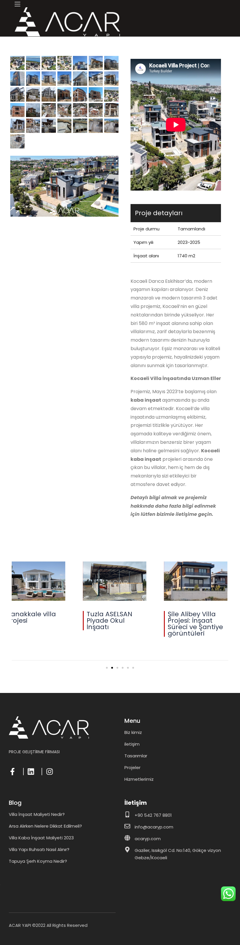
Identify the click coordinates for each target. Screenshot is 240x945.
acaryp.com (148, 839)
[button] (107, 668)
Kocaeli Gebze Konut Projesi (159, 617)
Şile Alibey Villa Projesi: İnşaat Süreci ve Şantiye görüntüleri (82, 624)
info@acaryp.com (154, 827)
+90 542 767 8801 (153, 815)
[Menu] (17, 4)
